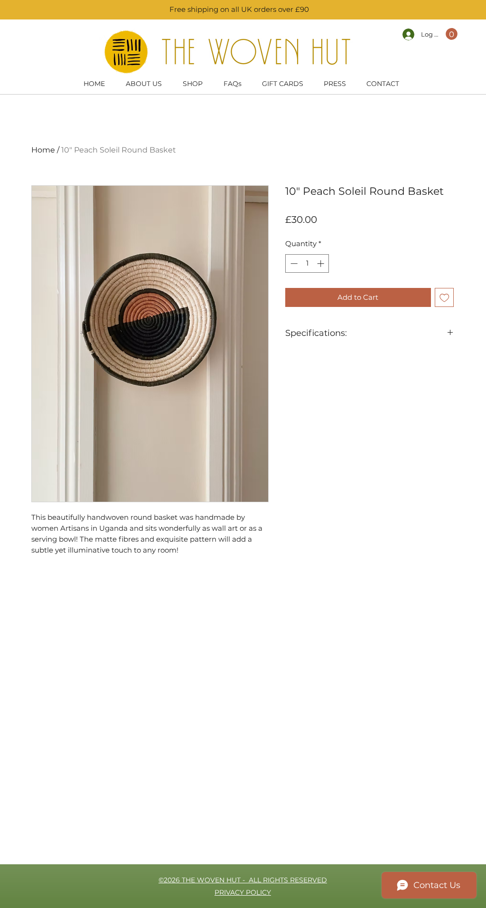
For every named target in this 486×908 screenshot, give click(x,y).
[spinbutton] (307, 263)
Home (43, 149)
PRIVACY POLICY (243, 892)
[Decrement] (293, 263)
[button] (452, 34)
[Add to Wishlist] (444, 297)
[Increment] (321, 263)
